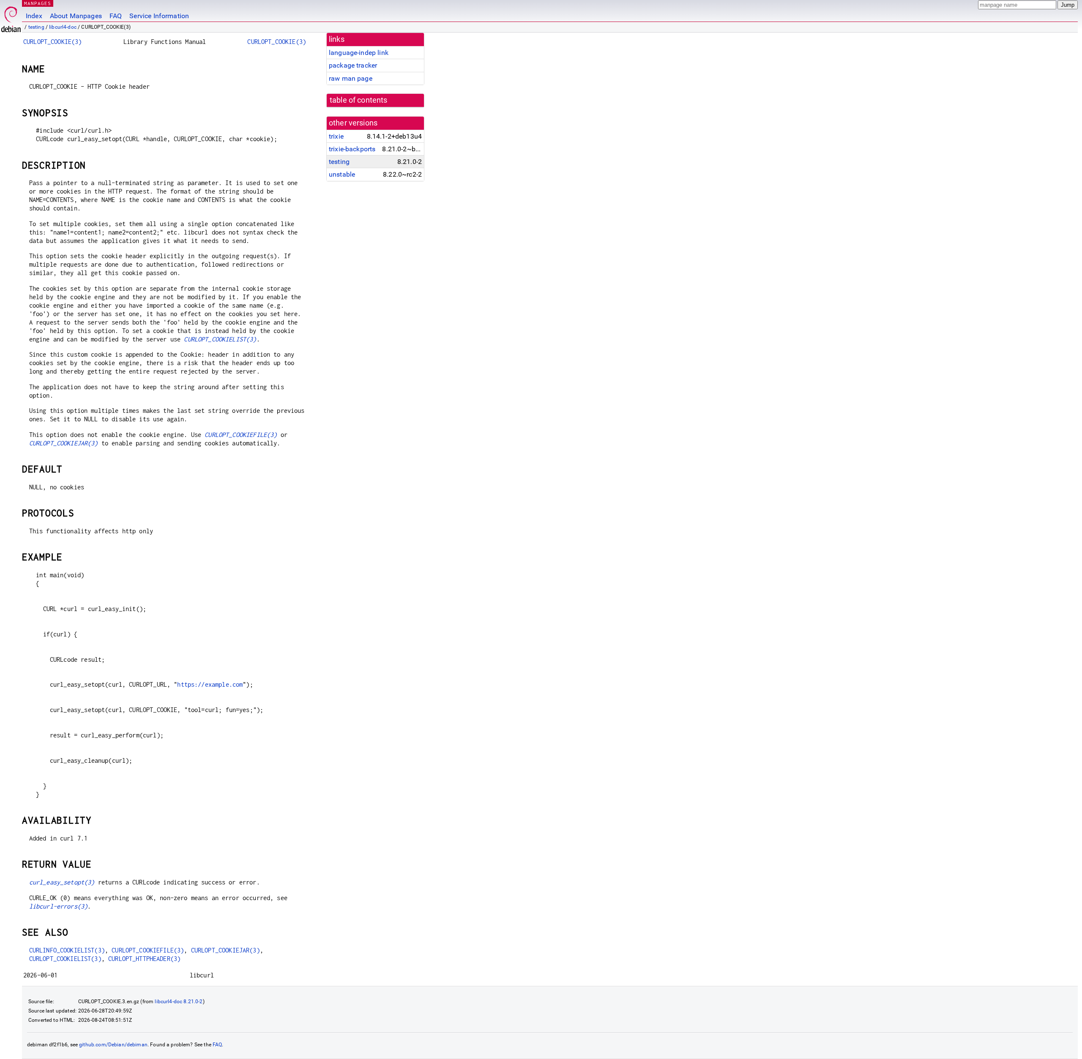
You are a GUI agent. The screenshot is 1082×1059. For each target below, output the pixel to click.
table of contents (359, 100)
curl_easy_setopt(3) (62, 882)
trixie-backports (352, 149)
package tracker (353, 65)
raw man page (350, 78)
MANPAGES (37, 3)
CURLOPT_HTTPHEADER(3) (144, 958)
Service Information (159, 16)
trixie (336, 136)
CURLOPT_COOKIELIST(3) (220, 339)
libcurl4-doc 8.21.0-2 (178, 1001)
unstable (342, 174)
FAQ (115, 16)
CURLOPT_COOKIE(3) (52, 41)
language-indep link (358, 53)
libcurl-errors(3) (58, 906)
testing (36, 27)
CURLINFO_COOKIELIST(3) (67, 950)
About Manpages (76, 16)
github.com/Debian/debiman (113, 1045)
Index (34, 16)
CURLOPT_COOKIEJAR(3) (63, 443)
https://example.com (210, 684)
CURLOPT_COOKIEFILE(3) (241, 434)
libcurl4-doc (63, 27)
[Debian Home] (11, 17)
